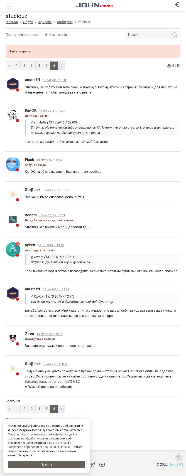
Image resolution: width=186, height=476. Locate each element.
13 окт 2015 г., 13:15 (56, 190)
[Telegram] (92, 464)
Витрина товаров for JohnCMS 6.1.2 (52, 382)
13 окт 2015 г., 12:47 (50, 160)
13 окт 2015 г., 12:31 (52, 110)
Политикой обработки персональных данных (39, 447)
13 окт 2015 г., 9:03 (55, 80)
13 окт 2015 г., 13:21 (52, 215)
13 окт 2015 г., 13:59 (56, 289)
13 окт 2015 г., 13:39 (51, 245)
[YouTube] (102, 464)
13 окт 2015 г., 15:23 (50, 334)
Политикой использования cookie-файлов (37, 434)
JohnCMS (176, 464)
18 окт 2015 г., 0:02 (55, 364)
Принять (46, 464)
